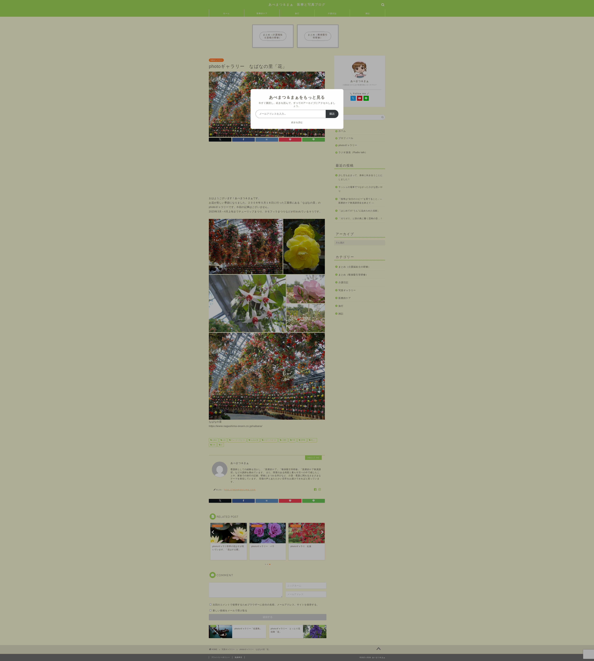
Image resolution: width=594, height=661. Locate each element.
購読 (332, 113)
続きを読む (297, 122)
